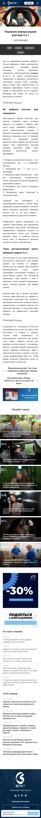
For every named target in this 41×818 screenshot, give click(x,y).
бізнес (21, 52)
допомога (30, 48)
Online (29, 3)
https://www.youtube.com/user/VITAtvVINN (20, 394)
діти (10, 48)
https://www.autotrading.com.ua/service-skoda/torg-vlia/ (20, 590)
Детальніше (20, 639)
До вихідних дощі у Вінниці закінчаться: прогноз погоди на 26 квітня (19, 380)
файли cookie (18, 814)
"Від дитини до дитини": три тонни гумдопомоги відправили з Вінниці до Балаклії (22, 371)
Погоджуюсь (33, 813)
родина (19, 48)
